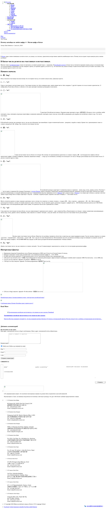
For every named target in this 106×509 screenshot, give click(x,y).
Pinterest (34, 507)
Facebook (6, 507)
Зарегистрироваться (9, 33)
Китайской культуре (60, 65)
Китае (3, 56)
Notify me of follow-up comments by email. (14, 346)
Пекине (77, 193)
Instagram (16, 507)
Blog (2, 36)
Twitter (11, 507)
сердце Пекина (36, 191)
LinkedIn (21, 507)
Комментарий (5, 343)
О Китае (3, 37)
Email (3, 352)
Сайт (2, 355)
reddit (30, 507)
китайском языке (14, 65)
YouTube (26, 507)
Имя (2, 349)
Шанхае (60, 193)
